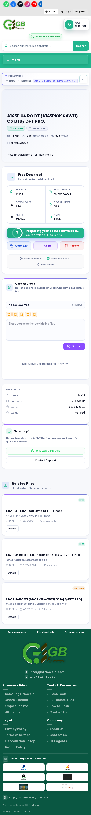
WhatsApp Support (48, 450)
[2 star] (15, 314)
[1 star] (9, 314)
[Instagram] (27, 4)
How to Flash (59, 706)
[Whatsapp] (6, 4)
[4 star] (28, 314)
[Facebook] (13, 4)
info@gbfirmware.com (45, 672)
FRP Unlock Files (61, 700)
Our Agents (58, 741)
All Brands (12, 712)
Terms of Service (17, 735)
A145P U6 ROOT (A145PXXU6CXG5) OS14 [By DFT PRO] (44, 599)
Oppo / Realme (16, 706)
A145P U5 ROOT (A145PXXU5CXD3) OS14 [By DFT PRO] (43, 555)
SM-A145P (39, 128)
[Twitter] (20, 4)
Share (48, 245)
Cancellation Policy (20, 741)
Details (12, 528)
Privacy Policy (15, 729)
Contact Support (45, 460)
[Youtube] (34, 4)
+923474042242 (41, 677)
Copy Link (21, 245)
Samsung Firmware (19, 694)
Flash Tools (58, 694)
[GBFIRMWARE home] (14, 24)
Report (74, 245)
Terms (16, 811)
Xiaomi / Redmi (16, 700)
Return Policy (15, 747)
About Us (56, 729)
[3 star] (21, 314)
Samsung (26, 81)
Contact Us (58, 712)
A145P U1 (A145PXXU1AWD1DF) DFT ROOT (35, 511)
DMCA (26, 811)
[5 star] (34, 314)
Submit (77, 346)
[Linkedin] (41, 4)
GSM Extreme (32, 805)
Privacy (6, 811)
